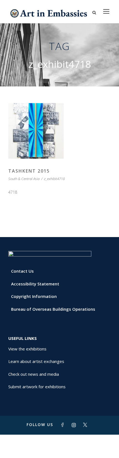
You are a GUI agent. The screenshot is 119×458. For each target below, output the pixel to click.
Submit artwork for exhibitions (37, 386)
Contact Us (22, 271)
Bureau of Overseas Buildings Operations (53, 309)
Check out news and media (33, 374)
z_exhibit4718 (54, 178)
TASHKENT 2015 (29, 171)
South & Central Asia (24, 178)
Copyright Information (34, 296)
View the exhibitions (27, 349)
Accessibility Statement (35, 284)
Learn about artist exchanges (36, 361)
